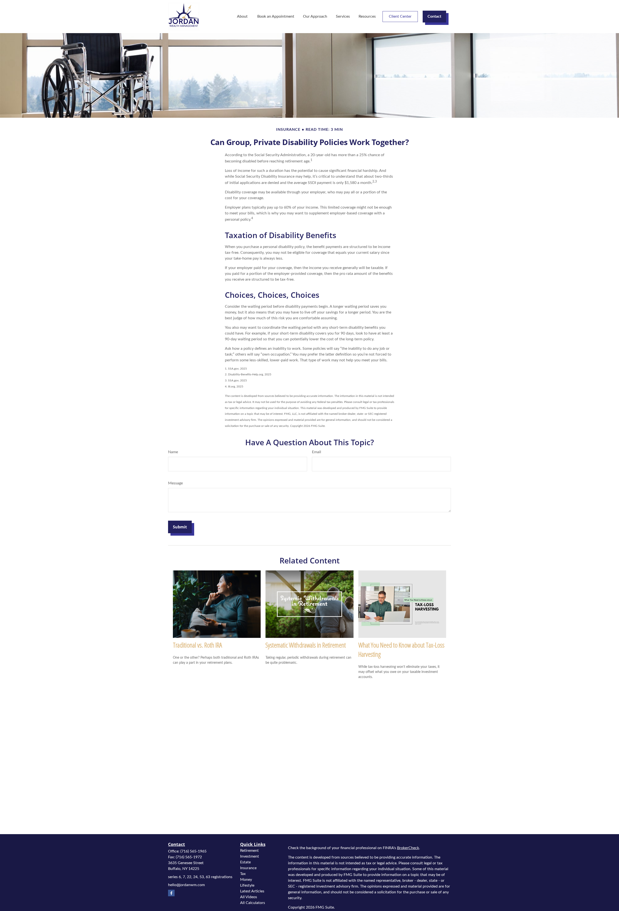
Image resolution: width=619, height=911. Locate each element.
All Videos (248, 897)
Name (173, 452)
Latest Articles (252, 891)
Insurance (248, 868)
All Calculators (252, 903)
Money (246, 880)
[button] (243, 16)
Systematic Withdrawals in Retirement (305, 644)
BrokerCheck (408, 848)
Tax (243, 874)
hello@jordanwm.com (186, 885)
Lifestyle (247, 885)
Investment (249, 856)
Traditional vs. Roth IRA (197, 644)
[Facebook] (171, 893)
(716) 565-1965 (193, 851)
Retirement (249, 851)
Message (175, 483)
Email (316, 452)
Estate (245, 862)
